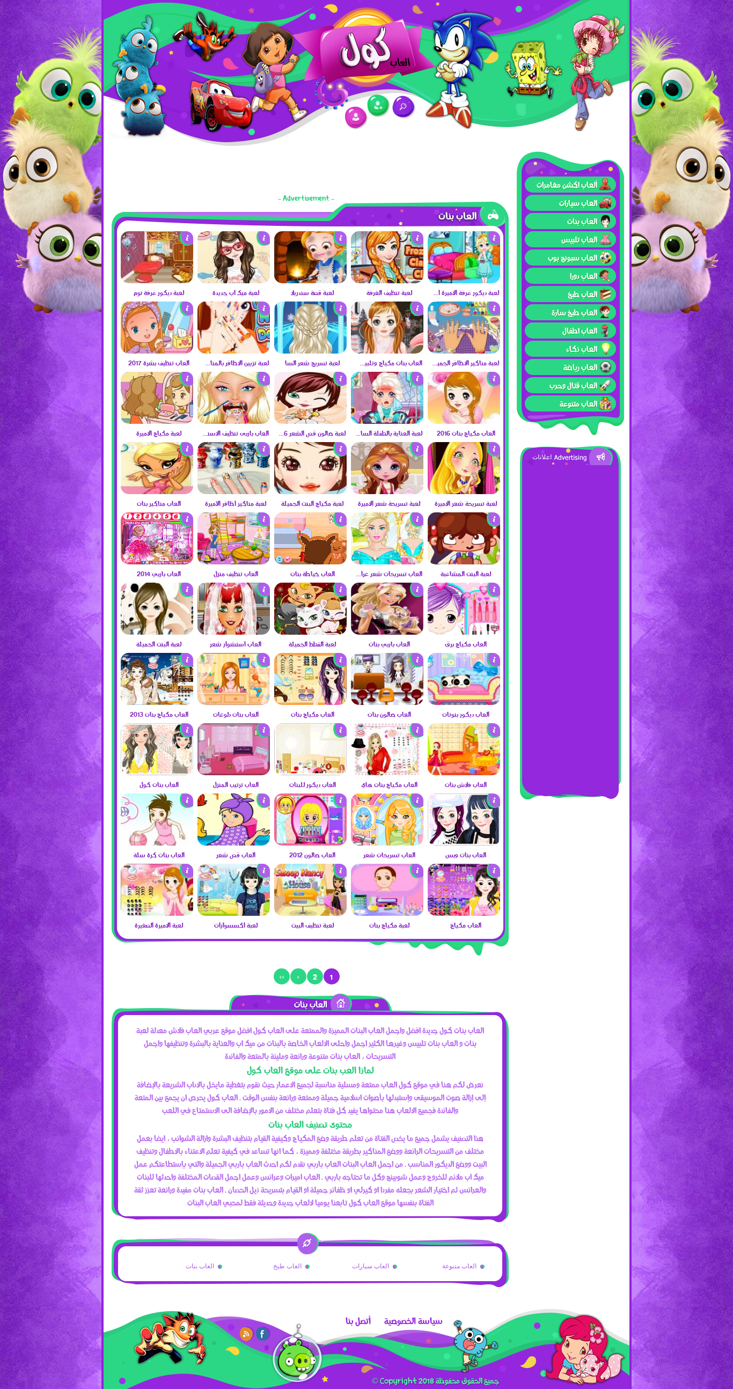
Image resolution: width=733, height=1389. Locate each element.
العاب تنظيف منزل (236, 573)
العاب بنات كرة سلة (159, 854)
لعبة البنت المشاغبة (466, 573)
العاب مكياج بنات (312, 714)
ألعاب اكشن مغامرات (567, 184)
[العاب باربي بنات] (387, 632)
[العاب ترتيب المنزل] (233, 772)
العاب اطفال (579, 330)
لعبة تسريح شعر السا (312, 362)
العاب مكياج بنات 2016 (466, 433)
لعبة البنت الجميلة (158, 643)
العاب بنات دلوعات (236, 714)
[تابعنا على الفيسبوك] (262, 1333)
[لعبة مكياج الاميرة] (157, 421)
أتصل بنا (358, 1321)
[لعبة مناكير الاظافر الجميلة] (464, 350)
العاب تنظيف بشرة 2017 (158, 362)
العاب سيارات (578, 202)
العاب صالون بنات (389, 714)
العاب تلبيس (579, 239)
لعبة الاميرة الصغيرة (159, 924)
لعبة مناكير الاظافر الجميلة (465, 362)
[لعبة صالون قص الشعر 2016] (310, 421)
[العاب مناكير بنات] (157, 491)
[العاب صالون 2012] (310, 842)
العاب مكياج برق (466, 643)
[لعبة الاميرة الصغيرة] (157, 913)
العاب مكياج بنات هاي (389, 784)
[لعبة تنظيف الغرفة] (387, 280)
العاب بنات (582, 221)
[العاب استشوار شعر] (233, 632)
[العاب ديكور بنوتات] (464, 702)
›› (281, 976)
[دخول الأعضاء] (356, 117)
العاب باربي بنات (389, 643)
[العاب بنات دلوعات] (233, 702)
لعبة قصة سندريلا (312, 292)
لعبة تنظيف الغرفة (389, 292)
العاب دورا (583, 275)
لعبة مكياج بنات (389, 924)
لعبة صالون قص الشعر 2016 (312, 433)
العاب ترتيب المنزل (236, 784)
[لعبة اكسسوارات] (233, 913)
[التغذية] (246, 1333)
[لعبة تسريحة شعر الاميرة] (464, 491)
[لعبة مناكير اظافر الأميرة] (233, 491)
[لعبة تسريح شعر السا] (310, 350)
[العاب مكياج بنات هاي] (387, 772)
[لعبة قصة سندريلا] (310, 280)
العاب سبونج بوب (572, 257)
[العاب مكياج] (464, 913)
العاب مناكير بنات (159, 503)
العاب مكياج (465, 924)
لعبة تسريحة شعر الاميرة (466, 503)
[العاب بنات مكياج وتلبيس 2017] (387, 350)
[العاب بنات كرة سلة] (157, 842)
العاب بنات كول (159, 784)
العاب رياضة (580, 366)
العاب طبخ (582, 294)
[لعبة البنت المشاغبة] (464, 561)
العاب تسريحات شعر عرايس (388, 573)
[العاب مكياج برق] (464, 632)
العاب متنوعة (578, 403)
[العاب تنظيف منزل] (233, 561)
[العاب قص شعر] (233, 842)
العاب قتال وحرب (573, 385)
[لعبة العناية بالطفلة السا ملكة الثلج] (387, 421)
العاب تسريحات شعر (389, 854)
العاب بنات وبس (465, 854)
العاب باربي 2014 (159, 573)
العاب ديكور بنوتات (465, 714)
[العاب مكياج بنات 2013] (157, 702)
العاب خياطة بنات (312, 573)
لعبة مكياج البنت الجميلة (312, 503)
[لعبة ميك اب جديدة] (233, 280)
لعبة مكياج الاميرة (158, 433)
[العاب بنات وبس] (464, 842)
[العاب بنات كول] (157, 772)
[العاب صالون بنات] (387, 702)
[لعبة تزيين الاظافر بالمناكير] (233, 350)
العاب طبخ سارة (574, 312)
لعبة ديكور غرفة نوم (159, 292)
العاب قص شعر (235, 854)
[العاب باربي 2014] (157, 561)
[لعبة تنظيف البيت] (310, 913)
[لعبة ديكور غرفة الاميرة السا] (464, 280)
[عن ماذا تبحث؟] (403, 107)
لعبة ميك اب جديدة (235, 292)
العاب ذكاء (581, 348)
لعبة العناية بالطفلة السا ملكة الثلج (388, 433)
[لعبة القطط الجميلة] (310, 632)
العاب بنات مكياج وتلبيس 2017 (388, 362)
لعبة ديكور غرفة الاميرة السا (465, 292)
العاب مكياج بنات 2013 (159, 714)
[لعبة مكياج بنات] (387, 913)
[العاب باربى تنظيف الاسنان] (233, 421)
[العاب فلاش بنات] (464, 772)
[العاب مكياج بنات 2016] (464, 421)
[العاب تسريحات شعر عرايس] (387, 561)
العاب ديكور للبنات (312, 784)
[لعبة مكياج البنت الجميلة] (310, 491)
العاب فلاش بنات (466, 784)
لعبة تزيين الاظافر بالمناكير (235, 362)
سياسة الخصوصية (413, 1321)
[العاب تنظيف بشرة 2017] (157, 350)
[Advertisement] (570, 626)
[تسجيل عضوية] (378, 105)
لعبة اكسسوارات (236, 924)
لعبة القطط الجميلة (312, 643)
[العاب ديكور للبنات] (310, 772)
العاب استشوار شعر (235, 643)
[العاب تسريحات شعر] (387, 842)
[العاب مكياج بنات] (310, 702)
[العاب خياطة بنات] (310, 561)
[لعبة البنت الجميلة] (157, 632)
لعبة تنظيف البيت (312, 924)
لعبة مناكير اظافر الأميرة (235, 503)
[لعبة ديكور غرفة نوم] (157, 280)
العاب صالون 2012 (312, 854)
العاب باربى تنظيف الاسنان (235, 433)
